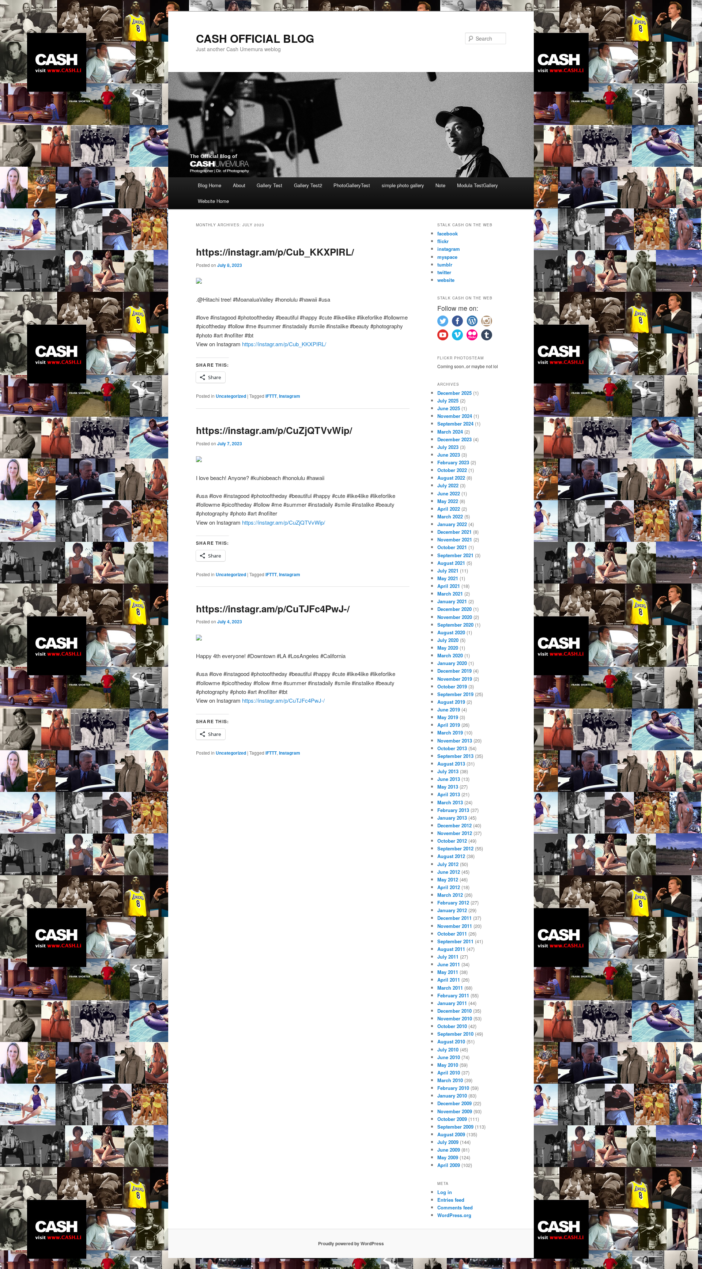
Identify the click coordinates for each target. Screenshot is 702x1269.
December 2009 (454, 1103)
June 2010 (448, 1057)
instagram (448, 248)
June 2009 (448, 1149)
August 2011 (451, 948)
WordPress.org (454, 1215)
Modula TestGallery (477, 185)
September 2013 (455, 755)
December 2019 (454, 670)
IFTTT (271, 396)
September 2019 (455, 694)
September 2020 (455, 624)
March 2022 (450, 516)
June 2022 (448, 493)
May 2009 (447, 1157)
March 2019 (450, 732)
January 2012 (452, 910)
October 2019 (452, 686)
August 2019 (451, 701)
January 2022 (452, 524)
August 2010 (451, 1041)
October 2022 (452, 470)
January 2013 (452, 817)
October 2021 (452, 547)
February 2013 (453, 810)
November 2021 (454, 539)
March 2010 (450, 1080)
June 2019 (448, 709)
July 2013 (447, 771)
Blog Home (209, 185)
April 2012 (448, 887)
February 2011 (453, 995)
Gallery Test (269, 185)
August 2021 (451, 562)
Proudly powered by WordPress (351, 1243)
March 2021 (450, 593)
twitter (444, 272)
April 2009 (448, 1165)
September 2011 (455, 941)
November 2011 (454, 925)
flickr (443, 241)
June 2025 (448, 408)
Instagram (289, 396)
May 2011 (447, 971)
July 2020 (447, 640)
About (239, 185)
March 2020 (450, 655)
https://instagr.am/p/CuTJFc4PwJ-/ (273, 608)
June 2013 (448, 778)
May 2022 (447, 501)
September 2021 (455, 555)
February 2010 (453, 1087)
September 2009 (455, 1126)
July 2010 (447, 1049)
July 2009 (447, 1141)
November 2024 (454, 415)
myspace (447, 256)
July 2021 (447, 570)
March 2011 (450, 987)
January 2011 (452, 1003)
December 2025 (454, 392)
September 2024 (455, 423)
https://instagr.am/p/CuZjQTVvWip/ (274, 430)
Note (440, 185)
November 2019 (454, 678)
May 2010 (447, 1064)
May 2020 (447, 647)
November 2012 (454, 833)
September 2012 (455, 848)
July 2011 (447, 956)
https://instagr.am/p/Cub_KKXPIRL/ (275, 251)
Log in (444, 1192)
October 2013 (452, 748)
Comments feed (455, 1207)
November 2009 (454, 1111)
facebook (447, 233)
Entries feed (450, 1199)
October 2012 (452, 840)
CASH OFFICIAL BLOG (255, 38)
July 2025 (447, 400)
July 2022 (447, 485)
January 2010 (452, 1095)
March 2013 (450, 802)
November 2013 (454, 740)
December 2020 (454, 608)
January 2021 (452, 601)
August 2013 (451, 763)
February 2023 (453, 462)
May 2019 (447, 717)
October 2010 (452, 1026)
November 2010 (454, 1018)
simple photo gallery (403, 185)
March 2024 (450, 431)
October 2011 (452, 933)
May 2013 (447, 786)
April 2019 (448, 724)
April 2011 (448, 979)
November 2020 (454, 616)
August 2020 (451, 632)
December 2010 (454, 1010)
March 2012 (450, 894)
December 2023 (454, 439)
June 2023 (448, 454)
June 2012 (448, 871)
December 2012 (454, 825)
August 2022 (451, 477)
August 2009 (451, 1134)
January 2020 (452, 663)
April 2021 (448, 585)
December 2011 (454, 917)
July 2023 (447, 446)
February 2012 (453, 902)
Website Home (213, 200)
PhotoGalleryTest (351, 185)
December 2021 (454, 531)
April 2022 (448, 508)
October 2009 (452, 1118)
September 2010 (455, 1033)
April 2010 (448, 1072)
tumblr (444, 264)
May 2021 (447, 578)
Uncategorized (231, 396)
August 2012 (451, 856)
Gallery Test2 (308, 185)
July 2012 (447, 864)
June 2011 (448, 964)
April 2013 (448, 794)
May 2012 (447, 879)
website (445, 279)
